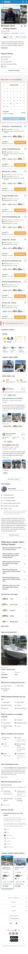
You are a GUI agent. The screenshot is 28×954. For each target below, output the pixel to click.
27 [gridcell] (17, 103)
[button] (14, 113)
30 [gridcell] (4, 106)
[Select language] (16, 923)
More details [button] (4, 777)
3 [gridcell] (17, 106)
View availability (20, 142)
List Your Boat (14, 918)
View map (22, 33)
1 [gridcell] (10, 106)
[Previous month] (23, 84)
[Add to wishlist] (25, 26)
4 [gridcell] (20, 106)
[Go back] (2, 2)
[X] (13, 933)
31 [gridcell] (7, 106)
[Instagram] (17, 933)
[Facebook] (10, 933)
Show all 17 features (14, 70)
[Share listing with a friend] (21, 26)
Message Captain (14, 535)
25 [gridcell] (10, 103)
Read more (5, 411)
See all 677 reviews (13, 479)
